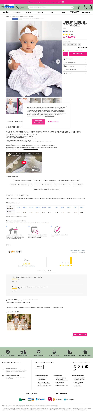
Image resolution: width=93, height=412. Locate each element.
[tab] (75, 59)
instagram (75, 366)
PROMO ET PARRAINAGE (85, 355)
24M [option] (79, 44)
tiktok (75, 370)
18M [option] (76, 44)
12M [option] (72, 44)
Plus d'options (53, 121)
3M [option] (64, 44)
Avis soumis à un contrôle (78, 252)
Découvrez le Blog (80, 334)
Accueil (7, 16)
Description (10, 121)
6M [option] (68, 44)
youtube (86, 366)
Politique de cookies (38, 111)
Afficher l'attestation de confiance (77, 250)
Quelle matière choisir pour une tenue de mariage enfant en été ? (19, 326)
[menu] (46, 12)
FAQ (79, 8)
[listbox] (75, 44)
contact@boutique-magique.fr (12, 375)
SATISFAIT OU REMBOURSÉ (7, 355)
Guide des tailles (19, 121)
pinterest (79, 366)
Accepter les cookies (38, 121)
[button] (10, 61)
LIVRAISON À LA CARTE (23, 355)
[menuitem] (6, 12)
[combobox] (51, 7)
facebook (82, 366)
